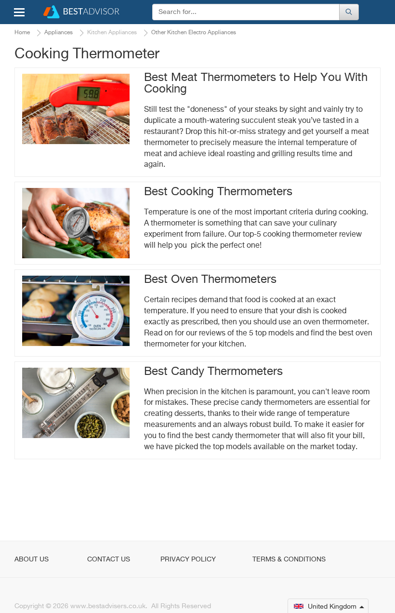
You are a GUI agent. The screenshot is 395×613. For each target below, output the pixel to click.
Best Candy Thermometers (213, 371)
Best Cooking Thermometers (218, 192)
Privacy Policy (188, 559)
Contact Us (108, 559)
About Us (31, 559)
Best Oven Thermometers (210, 279)
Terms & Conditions (289, 559)
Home (22, 33)
